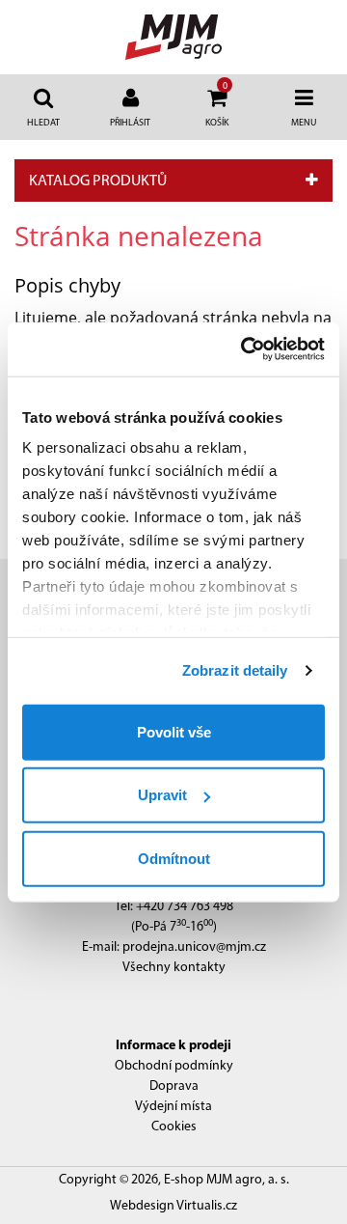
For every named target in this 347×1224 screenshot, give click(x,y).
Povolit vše (174, 731)
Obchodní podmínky (174, 1066)
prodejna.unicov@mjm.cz (194, 947)
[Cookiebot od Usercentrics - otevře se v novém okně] (245, 349)
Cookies (174, 1127)
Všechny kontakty (174, 967)
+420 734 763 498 (184, 907)
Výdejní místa (173, 1106)
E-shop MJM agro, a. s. (226, 1180)
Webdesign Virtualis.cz (173, 1206)
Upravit (162, 795)
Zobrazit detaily (235, 670)
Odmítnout (174, 857)
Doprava (174, 1086)
